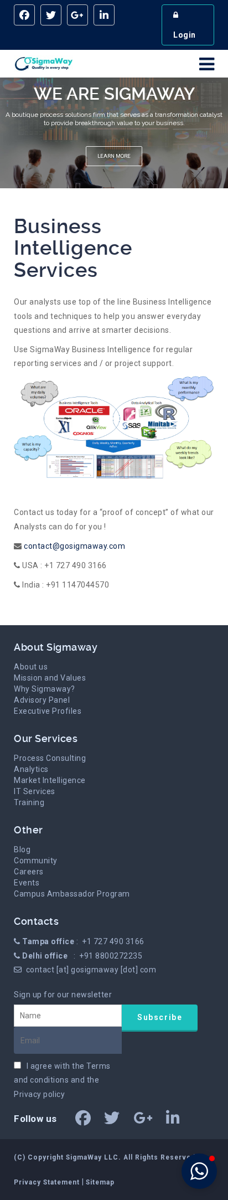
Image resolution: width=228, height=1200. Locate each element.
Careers (29, 871)
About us (31, 666)
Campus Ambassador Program (72, 893)
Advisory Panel (42, 700)
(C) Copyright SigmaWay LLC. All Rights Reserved (104, 1157)
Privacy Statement (48, 1182)
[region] (114, 133)
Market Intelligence (50, 780)
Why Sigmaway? (44, 688)
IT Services (34, 791)
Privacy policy (39, 1094)
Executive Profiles (47, 711)
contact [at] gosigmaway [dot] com (91, 969)
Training (29, 802)
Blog (22, 849)
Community (36, 860)
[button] (199, 1171)
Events (26, 882)
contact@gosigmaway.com (74, 546)
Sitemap (100, 1182)
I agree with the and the (62, 1080)
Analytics (31, 769)
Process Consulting (50, 758)
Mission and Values (50, 677)
